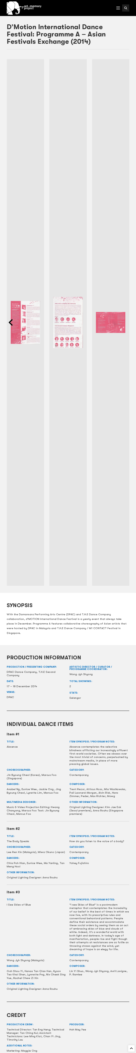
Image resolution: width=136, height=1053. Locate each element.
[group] (25, 322)
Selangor (75, 697)
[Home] (24, 8)
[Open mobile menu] (118, 8)
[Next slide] (124, 322)
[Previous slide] (11, 322)
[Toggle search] (125, 8)
